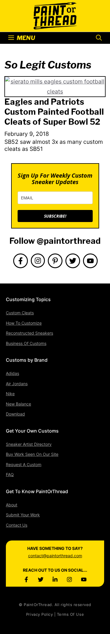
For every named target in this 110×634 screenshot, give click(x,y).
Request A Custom (23, 464)
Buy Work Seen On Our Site (32, 454)
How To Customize (24, 323)
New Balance (18, 403)
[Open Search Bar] (99, 38)
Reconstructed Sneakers (29, 333)
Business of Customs (26, 343)
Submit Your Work (23, 514)
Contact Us (16, 525)
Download (15, 413)
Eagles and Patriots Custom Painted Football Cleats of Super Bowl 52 (54, 111)
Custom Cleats (20, 312)
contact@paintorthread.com (55, 555)
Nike (10, 393)
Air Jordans (17, 383)
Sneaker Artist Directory (29, 444)
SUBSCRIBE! (55, 216)
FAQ (10, 474)
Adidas (12, 373)
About (11, 504)
